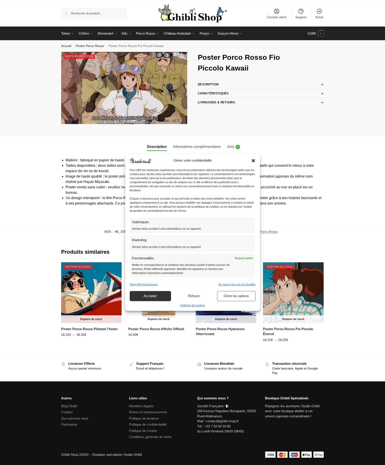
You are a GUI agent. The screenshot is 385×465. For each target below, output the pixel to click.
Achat (319, 17)
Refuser (194, 296)
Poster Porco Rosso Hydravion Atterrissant (220, 331)
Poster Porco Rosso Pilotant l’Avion (89, 329)
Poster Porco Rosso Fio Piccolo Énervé (288, 331)
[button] (253, 160)
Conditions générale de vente (150, 437)
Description (208, 84)
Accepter (150, 296)
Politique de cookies (192, 305)
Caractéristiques (213, 93)
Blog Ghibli (69, 406)
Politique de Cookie (143, 431)
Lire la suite (159, 344)
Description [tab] (157, 147)
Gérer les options (236, 296)
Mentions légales (141, 406)
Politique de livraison (144, 418)
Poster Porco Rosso (90, 46)
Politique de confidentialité (148, 424)
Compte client (276, 17)
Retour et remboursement (148, 412)
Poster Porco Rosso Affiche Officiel (156, 329)
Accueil (66, 46)
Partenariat (69, 424)
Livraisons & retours (216, 102)
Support (301, 17)
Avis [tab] (232, 147)
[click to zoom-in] (124, 88)
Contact (67, 412)
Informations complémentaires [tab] (197, 147)
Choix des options (91, 344)
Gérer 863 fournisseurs (144, 284)
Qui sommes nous (75, 418)
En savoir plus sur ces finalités (237, 284)
